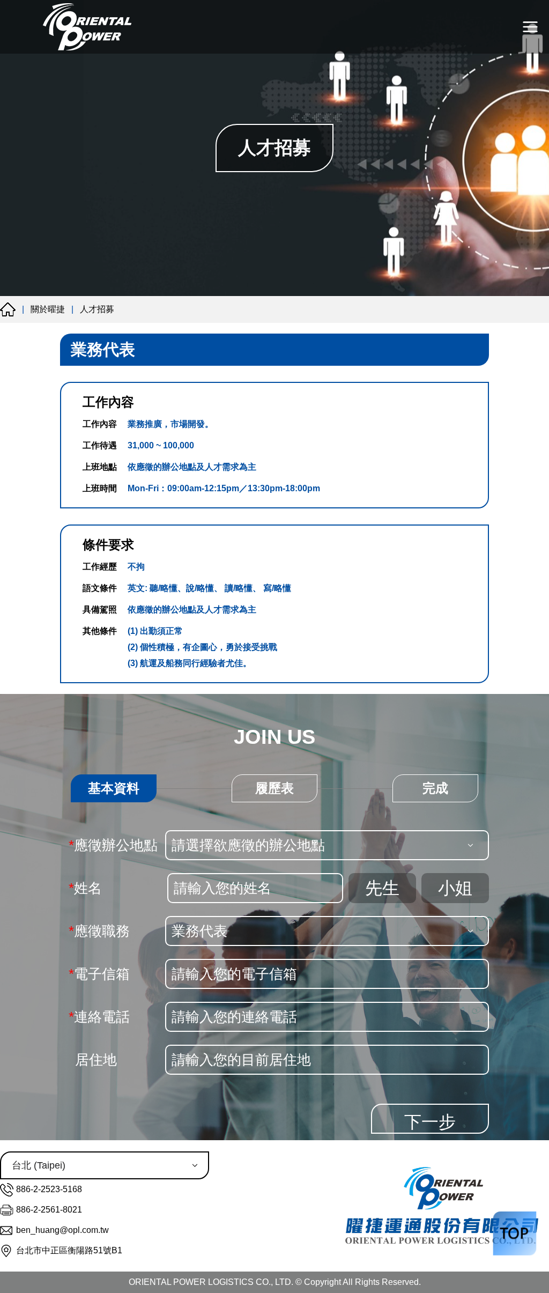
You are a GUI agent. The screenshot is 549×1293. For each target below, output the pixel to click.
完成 (435, 788)
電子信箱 (99, 974)
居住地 (96, 1060)
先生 (382, 888)
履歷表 (274, 788)
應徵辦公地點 (113, 845)
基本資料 (113, 788)
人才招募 (97, 309)
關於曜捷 (48, 309)
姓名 (85, 888)
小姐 (455, 888)
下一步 (430, 1122)
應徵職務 (99, 931)
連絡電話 (99, 1017)
